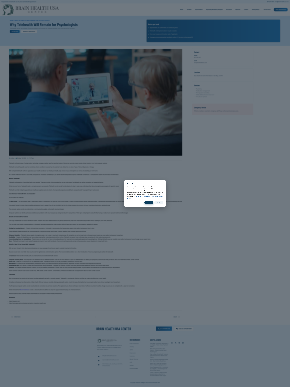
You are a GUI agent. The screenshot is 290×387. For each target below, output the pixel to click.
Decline (159, 203)
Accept (149, 203)
